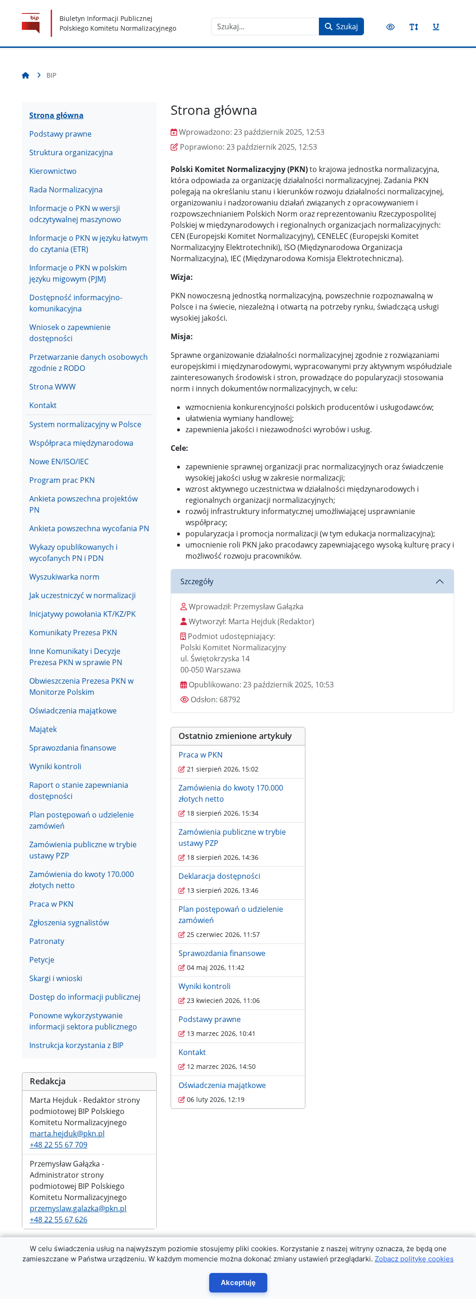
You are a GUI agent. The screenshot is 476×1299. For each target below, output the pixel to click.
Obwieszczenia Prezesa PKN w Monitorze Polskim (81, 686)
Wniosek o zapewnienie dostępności (70, 332)
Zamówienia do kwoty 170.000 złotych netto (81, 879)
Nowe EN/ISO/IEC (59, 461)
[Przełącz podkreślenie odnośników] (436, 27)
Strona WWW (52, 387)
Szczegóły (196, 581)
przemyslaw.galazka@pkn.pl (78, 1208)
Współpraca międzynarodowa (81, 443)
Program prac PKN (62, 480)
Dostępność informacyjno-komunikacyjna (75, 303)
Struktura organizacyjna (71, 152)
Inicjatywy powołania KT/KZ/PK (82, 614)
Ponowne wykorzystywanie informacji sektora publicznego (83, 1021)
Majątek (43, 729)
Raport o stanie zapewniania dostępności (78, 790)
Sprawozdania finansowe (72, 748)
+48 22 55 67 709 (58, 1145)
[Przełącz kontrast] (390, 27)
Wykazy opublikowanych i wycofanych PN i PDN (73, 552)
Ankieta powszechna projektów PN (83, 504)
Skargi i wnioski (55, 978)
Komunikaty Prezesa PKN (73, 632)
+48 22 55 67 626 (58, 1219)
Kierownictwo (53, 171)
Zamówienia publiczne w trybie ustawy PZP (83, 850)
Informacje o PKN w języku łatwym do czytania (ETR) (88, 243)
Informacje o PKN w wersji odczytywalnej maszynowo (75, 213)
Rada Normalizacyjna (66, 190)
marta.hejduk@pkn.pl (67, 1133)
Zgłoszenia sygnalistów (69, 922)
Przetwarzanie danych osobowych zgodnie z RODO (88, 362)
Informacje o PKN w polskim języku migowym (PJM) (78, 273)
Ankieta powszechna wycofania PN (89, 528)
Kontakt (43, 405)
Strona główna (56, 115)
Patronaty (46, 941)
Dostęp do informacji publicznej (84, 997)
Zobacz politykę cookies (414, 1258)
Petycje (41, 960)
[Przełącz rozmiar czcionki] (413, 27)
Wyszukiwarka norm (64, 577)
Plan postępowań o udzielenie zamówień (81, 820)
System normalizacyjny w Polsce (85, 424)
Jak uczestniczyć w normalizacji (82, 595)
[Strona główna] (27, 75)
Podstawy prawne (60, 134)
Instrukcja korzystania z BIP (76, 1045)
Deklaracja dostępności (219, 876)
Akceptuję (238, 1282)
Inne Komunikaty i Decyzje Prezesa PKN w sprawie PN (75, 656)
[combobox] (265, 26)
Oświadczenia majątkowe (73, 711)
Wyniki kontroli (55, 766)
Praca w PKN (51, 904)
